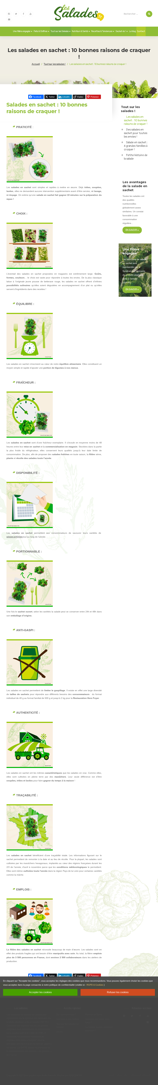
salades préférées (14, 537)
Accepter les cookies (40, 992)
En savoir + (132, 230)
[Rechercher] (149, 14)
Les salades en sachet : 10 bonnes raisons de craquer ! (135, 120)
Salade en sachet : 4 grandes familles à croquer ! (136, 146)
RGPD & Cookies (95, 985)
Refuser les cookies (118, 992)
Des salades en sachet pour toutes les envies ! (135, 133)
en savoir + (132, 289)
